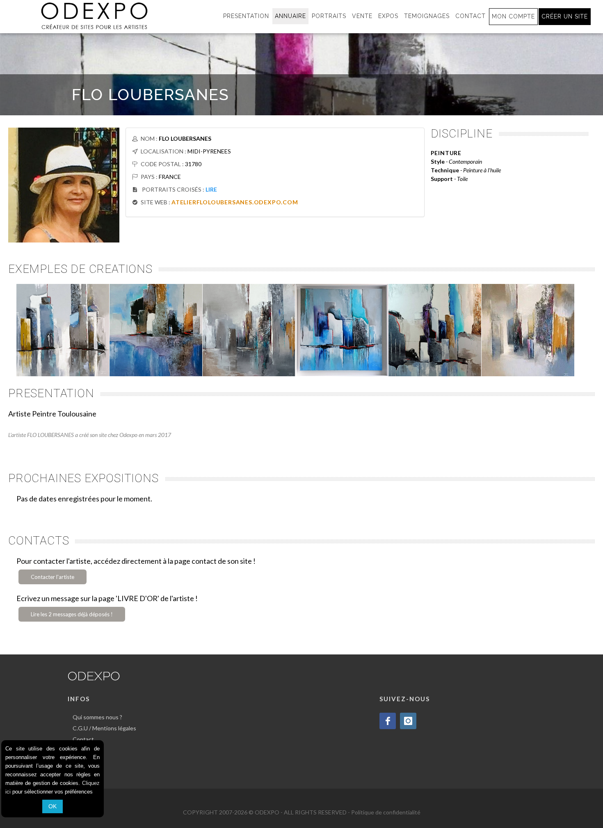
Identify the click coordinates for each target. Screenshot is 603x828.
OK (52, 806)
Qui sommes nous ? (97, 717)
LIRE (211, 189)
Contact (83, 739)
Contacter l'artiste (52, 577)
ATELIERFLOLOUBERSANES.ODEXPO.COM (234, 202)
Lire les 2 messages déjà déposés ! (72, 614)
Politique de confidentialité (385, 812)
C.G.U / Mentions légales (104, 728)
